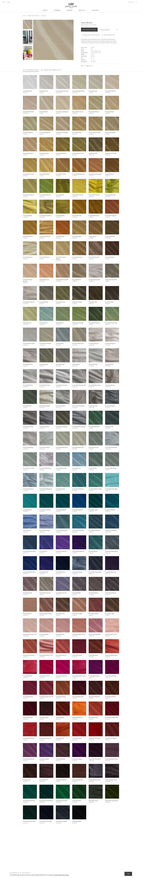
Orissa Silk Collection (88, 24)
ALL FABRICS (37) (51, 70)
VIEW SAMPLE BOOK (109, 35)
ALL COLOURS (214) (30, 70)
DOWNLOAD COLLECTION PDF (91, 35)
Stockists (95, 10)
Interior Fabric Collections (33, 15)
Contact (3, 2)
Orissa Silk (43, 15)
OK (128, 874)
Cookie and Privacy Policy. (61, 875)
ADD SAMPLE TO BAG (89, 29)
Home (24, 15)
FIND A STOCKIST (105, 29)
